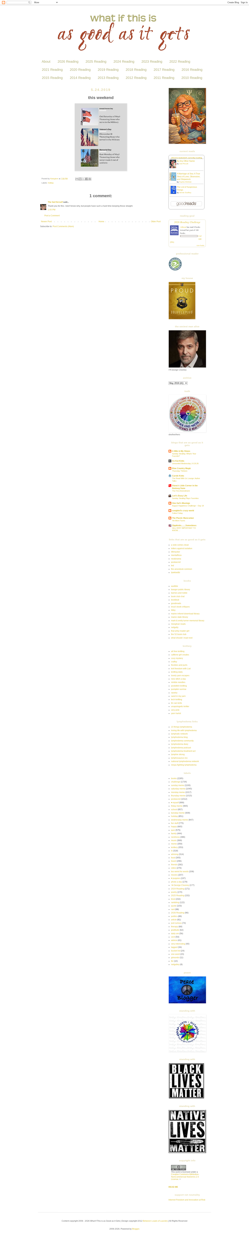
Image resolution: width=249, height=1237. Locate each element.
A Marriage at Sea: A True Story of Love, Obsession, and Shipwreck (188, 177)
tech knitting (176, 699)
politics (174, 916)
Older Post (156, 221)
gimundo (175, 957)
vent (173, 937)
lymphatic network (179, 734)
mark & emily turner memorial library (187, 620)
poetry (174, 892)
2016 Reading (192, 69)
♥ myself (175, 802)
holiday (51, 183)
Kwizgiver (54, 179)
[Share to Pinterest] (89, 179)
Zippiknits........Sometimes (184, 525)
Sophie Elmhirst (185, 182)
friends (174, 864)
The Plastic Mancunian (183, 518)
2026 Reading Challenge (187, 222)
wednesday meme (179, 820)
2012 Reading (136, 78)
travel (173, 861)
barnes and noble (179, 593)
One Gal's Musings (181, 503)
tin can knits (176, 703)
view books (200, 245)
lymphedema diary (179, 744)
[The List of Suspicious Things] (174, 193)
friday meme (176, 806)
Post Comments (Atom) (63, 226)
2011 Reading (164, 78)
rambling (175, 902)
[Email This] (77, 179)
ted (172, 565)
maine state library (179, 617)
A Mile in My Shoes (181, 451)
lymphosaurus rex (179, 758)
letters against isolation (181, 548)
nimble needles (178, 682)
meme (174, 844)
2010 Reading (191, 78)
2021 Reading (52, 69)
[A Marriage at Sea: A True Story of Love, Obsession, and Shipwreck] (174, 180)
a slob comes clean (180, 545)
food (173, 857)
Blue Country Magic (181, 468)
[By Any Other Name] (174, 167)
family (174, 833)
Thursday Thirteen (179, 471)
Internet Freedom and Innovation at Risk (187, 1200)
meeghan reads (178, 624)
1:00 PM (51, 210)
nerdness (175, 837)
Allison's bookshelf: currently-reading (186, 158)
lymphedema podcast (181, 747)
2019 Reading (108, 69)
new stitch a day (178, 679)
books (174, 778)
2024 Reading (123, 61)
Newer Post (46, 221)
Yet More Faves (178, 521)
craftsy (174, 661)
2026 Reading (68, 61)
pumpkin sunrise (178, 689)
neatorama (176, 559)
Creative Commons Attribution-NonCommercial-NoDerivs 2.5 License (185, 1176)
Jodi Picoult (183, 164)
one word (175, 954)
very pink (175, 710)
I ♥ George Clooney (180, 885)
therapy (174, 926)
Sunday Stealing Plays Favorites (185, 498)
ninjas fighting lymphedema (183, 765)
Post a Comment (52, 215)
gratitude (175, 930)
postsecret (176, 562)
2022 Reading (179, 61)
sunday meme (177, 785)
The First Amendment (181, 491)
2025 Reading (96, 61)
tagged (174, 947)
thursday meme (178, 795)
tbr (172, 961)
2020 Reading (80, 69)
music (174, 840)
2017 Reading (164, 69)
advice (174, 940)
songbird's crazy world (183, 510)
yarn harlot (176, 713)
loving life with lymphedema (184, 730)
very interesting (178, 944)
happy (174, 826)
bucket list (175, 951)
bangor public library (180, 589)
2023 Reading (151, 61)
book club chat (177, 596)
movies (174, 875)
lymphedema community (182, 741)
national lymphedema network (185, 761)
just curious (176, 923)
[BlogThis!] (80, 179)
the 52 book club (178, 634)
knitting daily (177, 672)
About (46, 61)
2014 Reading (80, 78)
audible (174, 586)
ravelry (174, 693)
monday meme (178, 792)
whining (174, 854)
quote (173, 906)
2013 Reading (108, 78)
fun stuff (174, 823)
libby (173, 610)
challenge (175, 782)
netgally (174, 627)
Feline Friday (177, 513)
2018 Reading (136, 69)
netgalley (175, 964)
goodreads (176, 603)
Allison (183, 227)
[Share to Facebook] (86, 179)
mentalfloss (176, 555)
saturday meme (178, 789)
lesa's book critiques (180, 607)
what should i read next (181, 638)
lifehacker (175, 552)
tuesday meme (178, 813)
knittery (174, 847)
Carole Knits (178, 476)
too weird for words (180, 871)
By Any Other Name (186, 161)
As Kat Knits (178, 461)
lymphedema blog (179, 737)
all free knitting (177, 651)
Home (101, 221)
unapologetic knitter (180, 706)
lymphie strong (178, 754)
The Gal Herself (55, 202)
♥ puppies (175, 878)
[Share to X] (83, 179)
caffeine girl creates (180, 655)
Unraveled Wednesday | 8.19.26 (185, 463)
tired (173, 899)
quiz (173, 830)
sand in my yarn (178, 696)
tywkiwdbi (175, 572)
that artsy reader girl (180, 631)
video (173, 868)
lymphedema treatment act (183, 751)
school (174, 809)
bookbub (175, 600)
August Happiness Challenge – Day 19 (188, 506)
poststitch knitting (179, 686)
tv (172, 851)
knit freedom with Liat (181, 668)
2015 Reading (52, 78)
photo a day (176, 882)
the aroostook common (181, 569)
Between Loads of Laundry (155, 1221)
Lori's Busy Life (179, 496)
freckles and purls (179, 665)
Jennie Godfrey (185, 192)
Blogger (135, 1229)
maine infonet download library (185, 614)
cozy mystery (177, 658)
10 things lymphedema (181, 727)
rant (173, 909)
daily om (175, 933)
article (174, 919)
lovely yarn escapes (180, 675)
